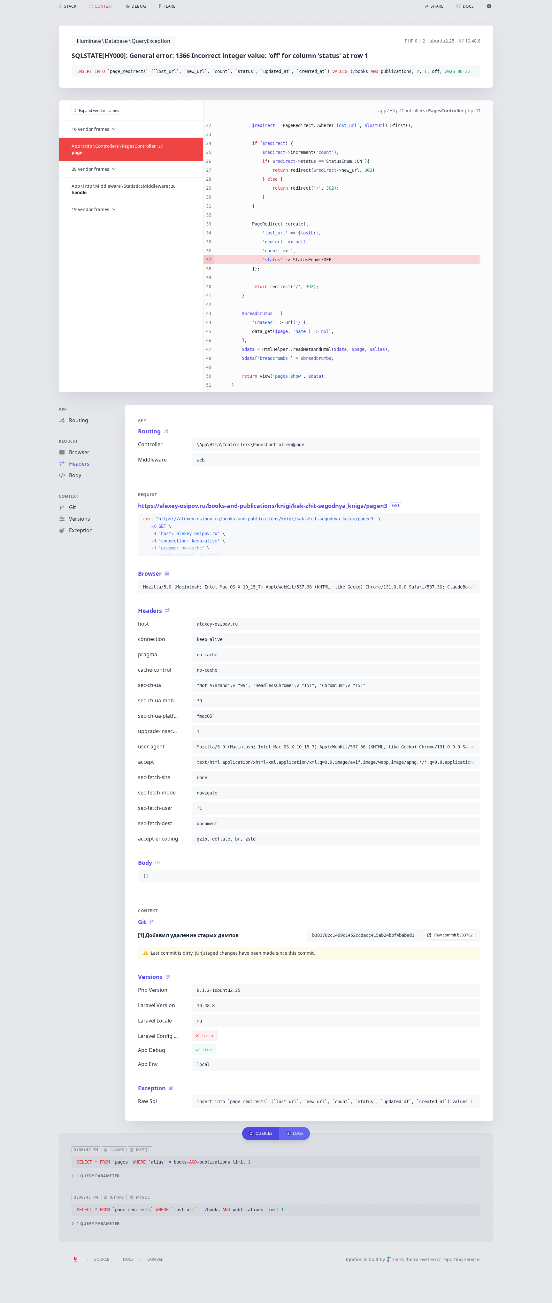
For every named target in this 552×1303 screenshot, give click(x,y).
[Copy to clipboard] (473, 71)
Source (101, 1259)
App (63, 409)
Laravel (155, 1259)
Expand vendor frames (99, 110)
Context (68, 496)
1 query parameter (98, 1176)
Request (68, 441)
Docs (128, 1259)
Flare (397, 1259)
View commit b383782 (453, 935)
